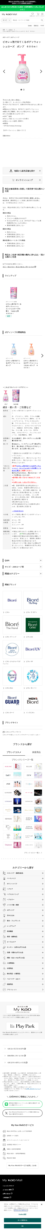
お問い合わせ (6, 1193)
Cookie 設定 (22, 1214)
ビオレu (10, 29)
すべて (5, 20)
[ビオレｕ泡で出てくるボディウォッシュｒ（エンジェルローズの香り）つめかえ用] (26, 468)
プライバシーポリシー (21, 1210)
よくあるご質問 (7, 1189)
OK (22, 1226)
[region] (22, 1215)
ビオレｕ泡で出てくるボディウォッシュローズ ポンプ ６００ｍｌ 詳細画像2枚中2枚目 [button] (23, 90)
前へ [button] (4, 71)
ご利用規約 (6, 1197)
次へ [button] (41, 71)
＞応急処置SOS (17, 511)
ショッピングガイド (8, 1186)
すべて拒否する (22, 1220)
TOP (4, 29)
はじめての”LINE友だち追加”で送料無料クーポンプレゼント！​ (22, 8)
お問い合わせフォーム (33, 1089)
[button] (22, 170)
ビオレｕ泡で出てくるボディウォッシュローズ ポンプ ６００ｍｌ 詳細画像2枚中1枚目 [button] (21, 90)
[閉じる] (41, 1204)
